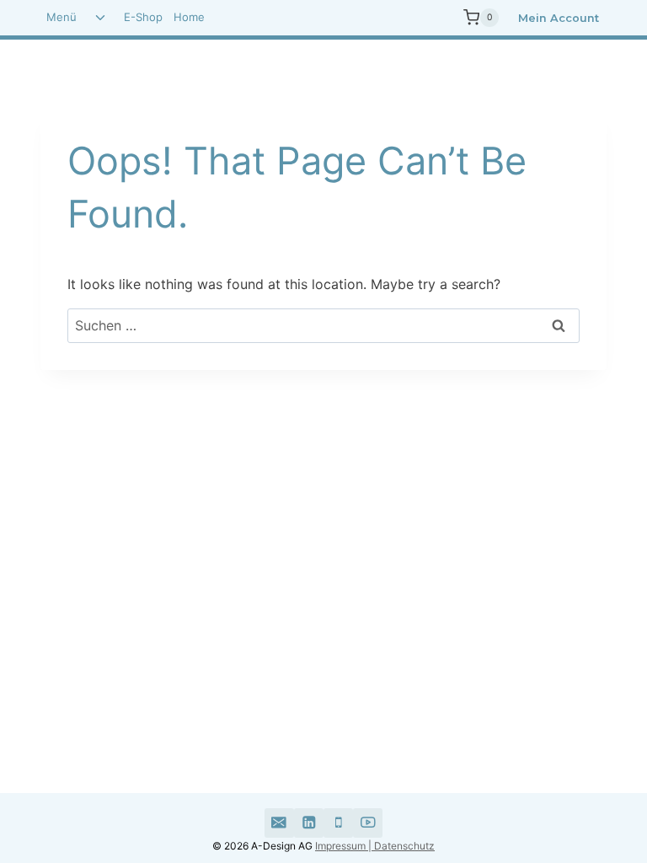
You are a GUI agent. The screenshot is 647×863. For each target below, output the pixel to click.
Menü (61, 17)
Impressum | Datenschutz (375, 845)
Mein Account (558, 18)
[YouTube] (367, 823)
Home (189, 17)
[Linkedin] (309, 823)
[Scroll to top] (556, 782)
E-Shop (143, 17)
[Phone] (338, 823)
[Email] (279, 823)
